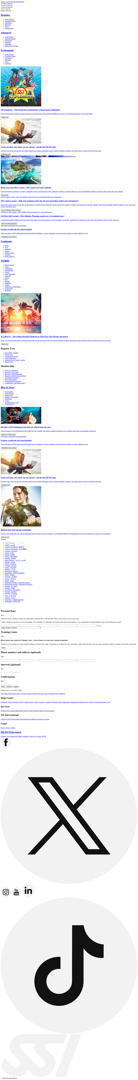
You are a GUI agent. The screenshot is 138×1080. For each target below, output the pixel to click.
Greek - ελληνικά (10, 567)
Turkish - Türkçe (10, 598)
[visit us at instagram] (6, 896)
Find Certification (10, 358)
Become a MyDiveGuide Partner (15, 376)
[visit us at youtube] (16, 896)
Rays (6, 279)
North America (9, 253)
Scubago (3, 736)
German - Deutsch (11, 566)
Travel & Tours (31, 156)
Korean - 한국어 (10, 579)
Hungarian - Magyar (11, 571)
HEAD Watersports (11, 732)
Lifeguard (8, 44)
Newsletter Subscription (8, 694)
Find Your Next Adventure (9, 223)
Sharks (7, 278)
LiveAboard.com (12, 736)
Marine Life (8, 395)
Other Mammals (10, 274)
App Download (15, 711)
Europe (7, 251)
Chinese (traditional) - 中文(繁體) (16, 549)
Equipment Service (69, 156)
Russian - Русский (11, 586)
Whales (7, 281)
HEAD (44, 736)
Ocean (7, 401)
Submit (16, 686)
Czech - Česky (9, 553)
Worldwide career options (9, 237)
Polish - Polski (9, 581)
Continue (9, 686)
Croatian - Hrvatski (11, 551)
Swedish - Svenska (11, 593)
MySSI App (9, 354)
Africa (7, 245)
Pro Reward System (43, 719)
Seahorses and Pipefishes (13, 287)
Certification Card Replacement (15, 383)
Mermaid (8, 25)
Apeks (31, 736)
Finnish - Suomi (10, 562)
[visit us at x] (69, 883)
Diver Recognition (11, 379)
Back (3, 686)
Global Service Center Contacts (15, 360)
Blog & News (24, 711)
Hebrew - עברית (10, 569)
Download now (6, 154)
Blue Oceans (9, 362)
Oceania (7, 255)
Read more (5, 117)
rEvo (35, 736)
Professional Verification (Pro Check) (82, 702)
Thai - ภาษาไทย (10, 596)
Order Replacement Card (102, 702)
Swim (7, 26)
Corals (7, 272)
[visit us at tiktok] (69, 1033)
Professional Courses (19, 156)
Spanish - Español (10, 592)
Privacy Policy (5, 728)
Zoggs (39, 736)
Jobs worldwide (60, 694)
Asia (6, 247)
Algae (7, 267)
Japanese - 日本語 (11, 577)
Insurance (51, 711)
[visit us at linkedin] (28, 896)
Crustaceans (9, 288)
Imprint (13, 728)
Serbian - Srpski (10, 588)
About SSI (4, 719)
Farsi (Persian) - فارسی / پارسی (15, 560)
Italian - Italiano (10, 575)
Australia (8, 249)
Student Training (6, 156)
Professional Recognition (13, 381)
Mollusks (8, 290)
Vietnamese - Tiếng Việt (12, 601)
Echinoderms (9, 270)
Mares (20, 736)
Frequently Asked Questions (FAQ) (12, 702)
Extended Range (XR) (12, 402)
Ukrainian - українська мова (14, 600)
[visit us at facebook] (6, 747)
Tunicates (8, 276)
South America (9, 256)
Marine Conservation (11, 397)
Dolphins (8, 283)
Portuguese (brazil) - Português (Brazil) (17, 582)
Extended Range (10, 21)
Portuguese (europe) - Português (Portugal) (18, 584)
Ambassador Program (12, 378)
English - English (10, 558)
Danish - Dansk (10, 555)
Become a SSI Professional (13, 374)
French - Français (10, 564)
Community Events (42, 156)
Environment (9, 28)
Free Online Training (11, 353)
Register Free (5, 711)
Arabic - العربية (10, 545)
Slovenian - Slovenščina (12, 590)
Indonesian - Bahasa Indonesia (14, 573)
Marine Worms (9, 265)
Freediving (8, 23)
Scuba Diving (9, 19)
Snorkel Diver (9, 404)
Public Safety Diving (11, 46)
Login (20, 690)
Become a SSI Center (12, 372)
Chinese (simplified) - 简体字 (14, 547)
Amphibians (9, 269)
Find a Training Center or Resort (11, 210)
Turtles (7, 285)
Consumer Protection (11, 356)
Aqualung (25, 736)
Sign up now (5, 537)
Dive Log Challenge (11, 370)
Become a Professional (8, 434)
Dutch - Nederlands (11, 556)
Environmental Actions (55, 156)
